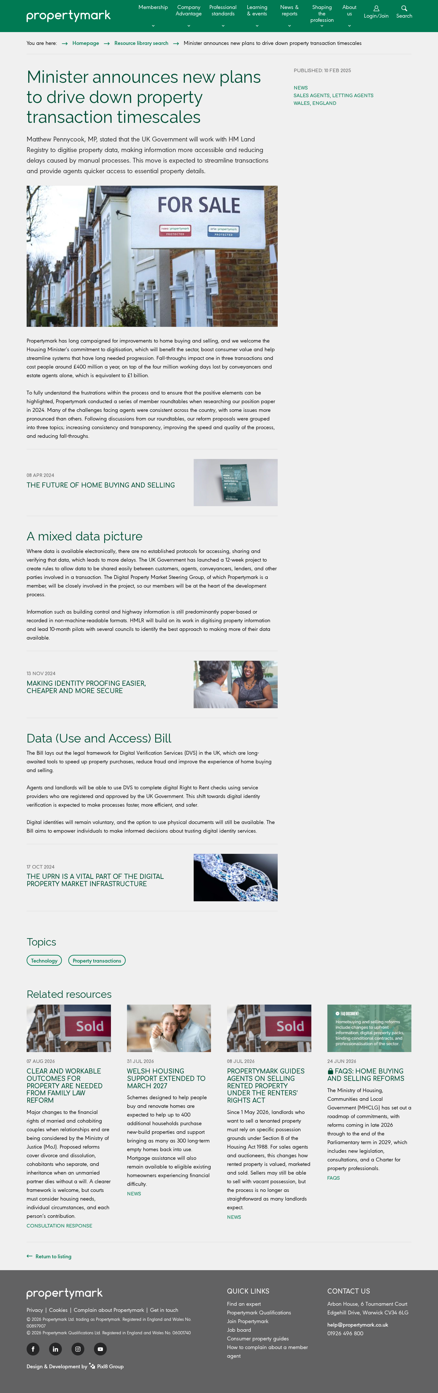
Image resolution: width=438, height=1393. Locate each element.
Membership (153, 7)
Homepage (85, 43)
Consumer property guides (258, 1338)
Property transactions (97, 960)
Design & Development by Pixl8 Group (75, 1366)
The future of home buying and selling (101, 485)
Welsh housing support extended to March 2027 (166, 1079)
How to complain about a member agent (267, 1351)
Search (404, 16)
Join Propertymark (247, 1321)
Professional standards (223, 10)
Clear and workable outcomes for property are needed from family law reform (65, 1086)
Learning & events (257, 10)
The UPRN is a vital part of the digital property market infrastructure (95, 880)
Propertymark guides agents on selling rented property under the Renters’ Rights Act (266, 1086)
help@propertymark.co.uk (357, 1324)
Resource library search (141, 43)
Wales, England (315, 103)
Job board (239, 1330)
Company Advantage (189, 10)
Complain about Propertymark (109, 1310)
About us (349, 10)
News (301, 88)
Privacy (35, 1310)
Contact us (348, 1291)
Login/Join (376, 16)
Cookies (58, 1310)
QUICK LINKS (248, 1291)
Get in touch (164, 1310)
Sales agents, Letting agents (334, 95)
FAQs (333, 1178)
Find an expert (244, 1304)
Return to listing (54, 1256)
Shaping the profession (322, 13)
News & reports (289, 10)
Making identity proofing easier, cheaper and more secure (86, 687)
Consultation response (59, 1226)
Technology (44, 960)
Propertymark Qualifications (259, 1312)
